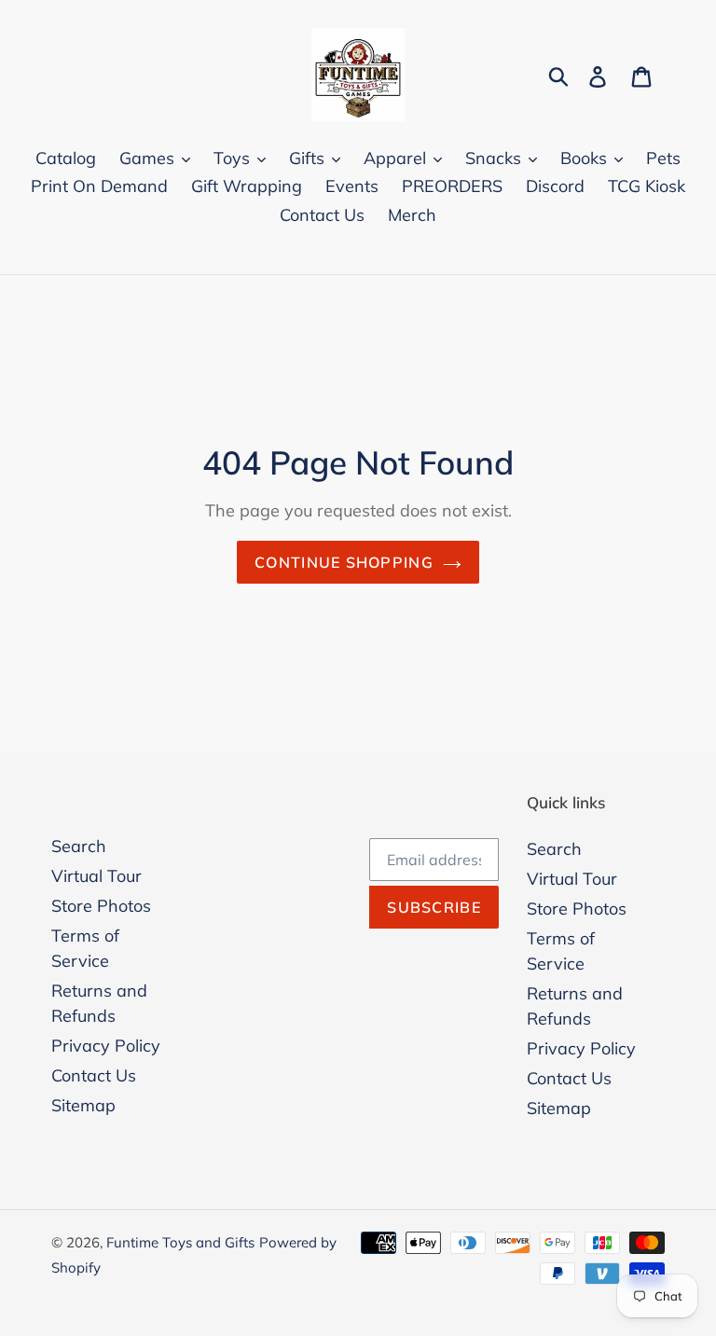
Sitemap (83, 1105)
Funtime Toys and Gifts (180, 1242)
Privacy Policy (105, 1045)
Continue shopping (344, 562)
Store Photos (101, 905)
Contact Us (93, 1075)
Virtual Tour (96, 876)
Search (78, 846)
